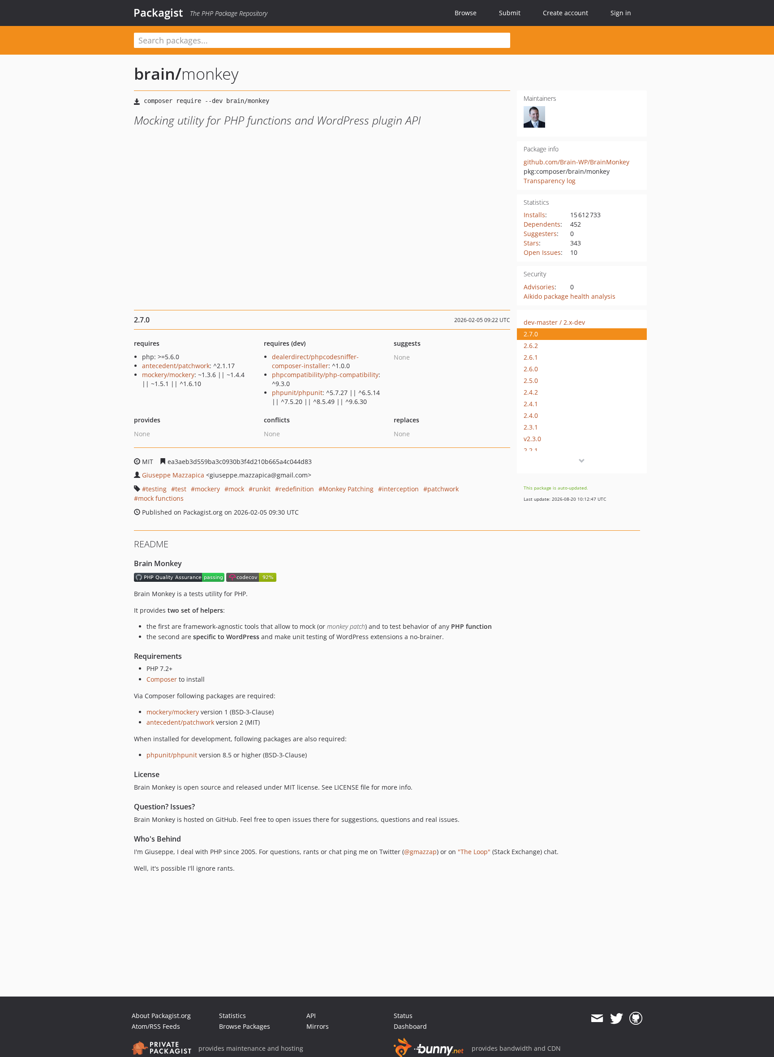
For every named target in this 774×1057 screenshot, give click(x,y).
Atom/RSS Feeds (156, 1026)
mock (236, 489)
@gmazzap (420, 851)
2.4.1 (531, 404)
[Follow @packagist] (616, 1018)
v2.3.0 (532, 438)
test (180, 489)
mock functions (161, 498)
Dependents (542, 224)
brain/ (157, 74)
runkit (262, 489)
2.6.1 (531, 357)
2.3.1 (531, 427)
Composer (161, 679)
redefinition (296, 489)
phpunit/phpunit (297, 392)
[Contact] (596, 1018)
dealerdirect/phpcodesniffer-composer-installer (315, 361)
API (311, 1015)
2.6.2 (531, 345)
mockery (207, 489)
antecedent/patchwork (176, 365)
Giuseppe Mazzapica (173, 475)
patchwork (443, 489)
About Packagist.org (161, 1015)
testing (156, 489)
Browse (466, 13)
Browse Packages (244, 1026)
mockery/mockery (168, 374)
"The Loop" (474, 851)
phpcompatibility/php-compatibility (325, 374)
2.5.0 (531, 380)
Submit (509, 13)
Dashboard (410, 1026)
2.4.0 (531, 415)
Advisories (539, 287)
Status (403, 1015)
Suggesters (540, 233)
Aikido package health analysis (569, 296)
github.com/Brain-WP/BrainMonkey (576, 162)
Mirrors (317, 1026)
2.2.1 (531, 450)
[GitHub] (635, 1018)
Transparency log (550, 180)
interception (400, 489)
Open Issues (542, 252)
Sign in (621, 13)
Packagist (158, 12)
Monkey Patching (348, 489)
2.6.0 (531, 369)
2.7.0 (531, 334)
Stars (531, 243)
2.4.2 (531, 392)
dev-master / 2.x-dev (554, 322)
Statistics (232, 1015)
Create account (565, 13)
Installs (534, 215)
